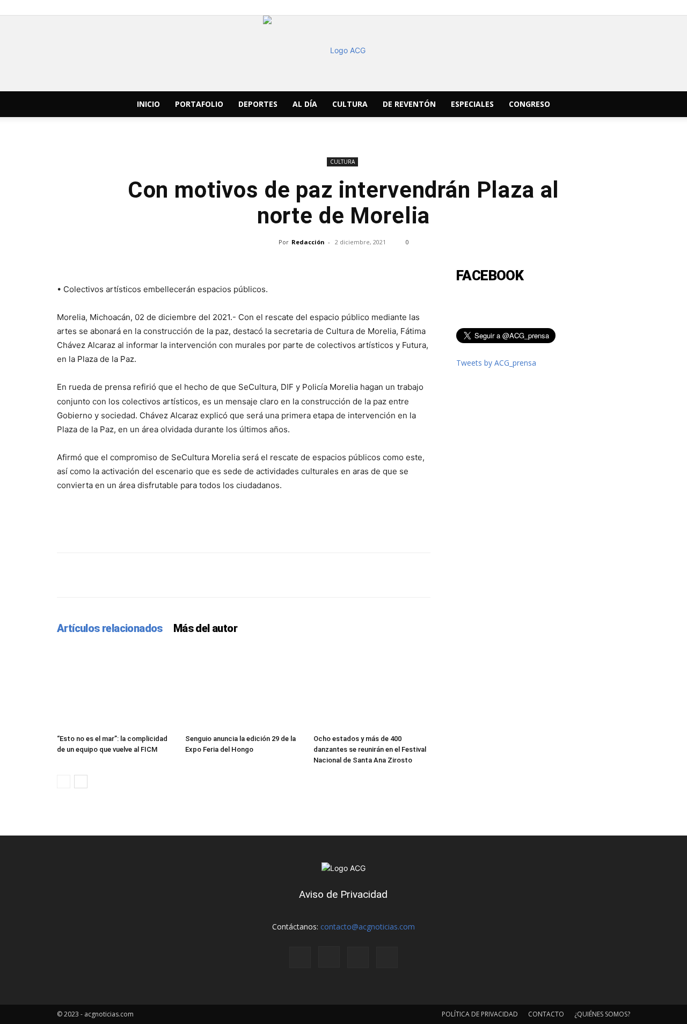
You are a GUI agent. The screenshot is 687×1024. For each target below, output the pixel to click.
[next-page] (80, 781)
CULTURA (350, 104)
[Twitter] (575, 104)
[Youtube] (594, 104)
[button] (617, 105)
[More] (600, 575)
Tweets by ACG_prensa (496, 363)
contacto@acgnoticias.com (367, 926)
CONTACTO (546, 1014)
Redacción (308, 242)
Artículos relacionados (110, 628)
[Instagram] (557, 104)
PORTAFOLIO (199, 104)
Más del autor (205, 628)
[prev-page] (63, 781)
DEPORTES (257, 104)
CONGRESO (529, 104)
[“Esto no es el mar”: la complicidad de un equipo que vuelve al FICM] (115, 689)
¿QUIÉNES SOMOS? (602, 1014)
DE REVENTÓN (409, 104)
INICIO (148, 104)
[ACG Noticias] (343, 53)
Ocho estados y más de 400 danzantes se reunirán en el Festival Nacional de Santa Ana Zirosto (369, 749)
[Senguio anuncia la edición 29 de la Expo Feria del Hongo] (243, 689)
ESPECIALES (472, 104)
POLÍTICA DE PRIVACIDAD (480, 1014)
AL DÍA (305, 104)
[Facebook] (539, 104)
